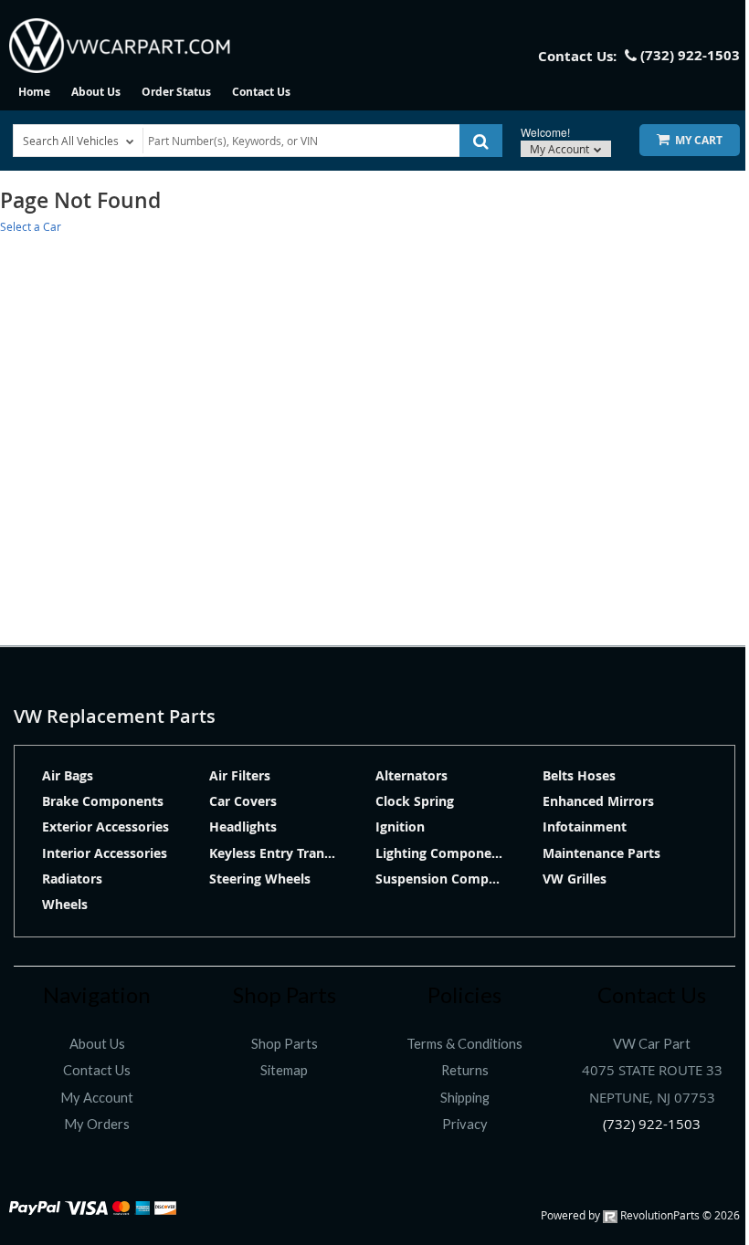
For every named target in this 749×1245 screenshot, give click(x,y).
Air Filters (239, 775)
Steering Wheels (260, 878)
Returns (465, 1070)
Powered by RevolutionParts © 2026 (640, 1215)
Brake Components (103, 801)
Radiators (72, 878)
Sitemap (284, 1070)
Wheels (65, 904)
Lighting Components (443, 853)
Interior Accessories (104, 853)
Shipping (465, 1097)
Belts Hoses (579, 775)
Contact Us (261, 91)
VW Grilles (575, 878)
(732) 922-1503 (652, 1124)
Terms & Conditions (464, 1043)
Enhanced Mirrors (598, 801)
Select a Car (30, 226)
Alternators (411, 775)
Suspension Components (454, 878)
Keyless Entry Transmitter (290, 853)
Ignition (400, 826)
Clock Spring (414, 801)
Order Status (176, 91)
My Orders (97, 1124)
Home (34, 91)
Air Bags (67, 775)
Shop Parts (284, 1043)
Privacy (465, 1124)
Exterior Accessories (105, 826)
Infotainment (585, 826)
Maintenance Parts (601, 853)
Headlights (243, 826)
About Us (96, 91)
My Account (561, 148)
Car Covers (243, 801)
